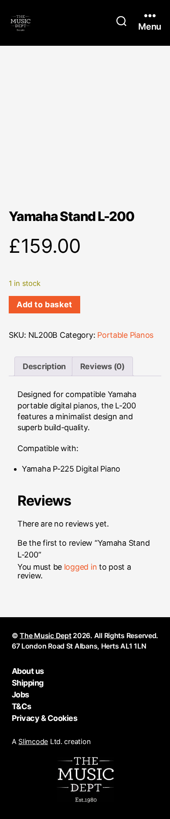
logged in (80, 566)
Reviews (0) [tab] (102, 366)
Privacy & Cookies (45, 718)
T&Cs (21, 706)
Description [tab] (44, 366)
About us (28, 671)
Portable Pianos (125, 335)
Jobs (20, 694)
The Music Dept (45, 635)
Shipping (28, 682)
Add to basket (44, 304)
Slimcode (33, 741)
